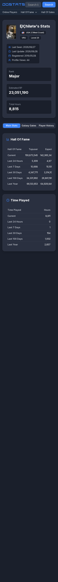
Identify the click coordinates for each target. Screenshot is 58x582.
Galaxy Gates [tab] (29, 125)
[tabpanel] (29, 192)
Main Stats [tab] (11, 125)
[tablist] (29, 125)
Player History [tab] (46, 125)
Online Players (9, 12)
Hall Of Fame (27, 12)
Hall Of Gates (48, 12)
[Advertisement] (29, 387)
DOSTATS (13, 4)
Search (49, 4)
